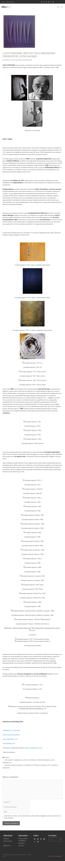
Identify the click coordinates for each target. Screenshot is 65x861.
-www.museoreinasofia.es (11, 735)
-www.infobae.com (9, 743)
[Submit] (60, 839)
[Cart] (58, 7)
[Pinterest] (44, 2)
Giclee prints (7, 841)
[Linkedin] (53, 2)
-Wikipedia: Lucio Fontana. (11, 730)
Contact (21, 845)
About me (6, 845)
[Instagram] (51, 2)
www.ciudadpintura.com (33, 748)
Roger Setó (59, 856)
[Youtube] (49, 2)
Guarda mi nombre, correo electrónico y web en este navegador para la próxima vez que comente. (32, 817)
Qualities (21, 843)
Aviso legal (16, 854)
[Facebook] (42, 2)
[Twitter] (46, 2)
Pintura (6, 757)
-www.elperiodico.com (10, 739)
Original (6, 838)
